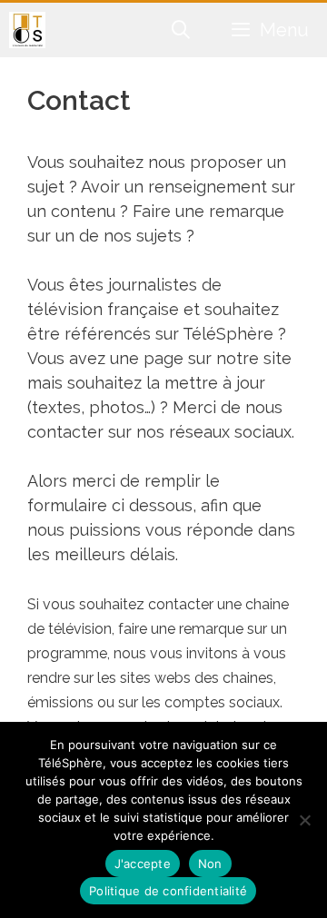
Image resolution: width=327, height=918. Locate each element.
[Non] (304, 820)
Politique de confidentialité (168, 890)
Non (210, 863)
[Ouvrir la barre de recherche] (182, 30)
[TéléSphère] (27, 30)
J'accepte (142, 863)
